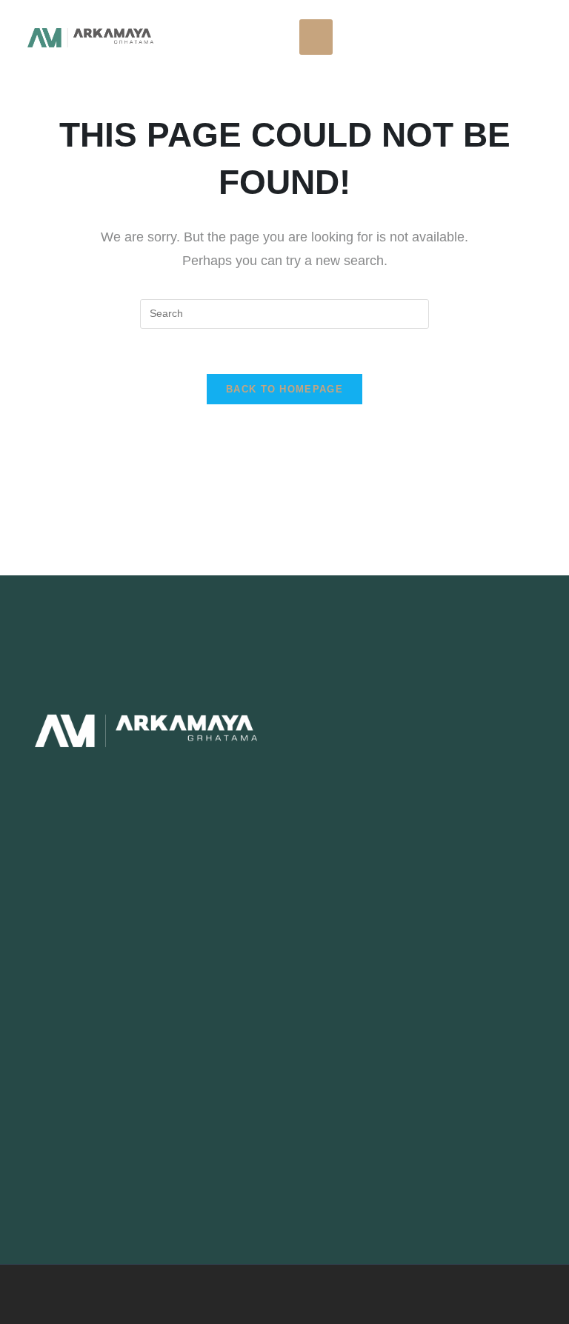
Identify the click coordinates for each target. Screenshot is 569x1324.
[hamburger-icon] (316, 37)
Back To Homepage (284, 389)
